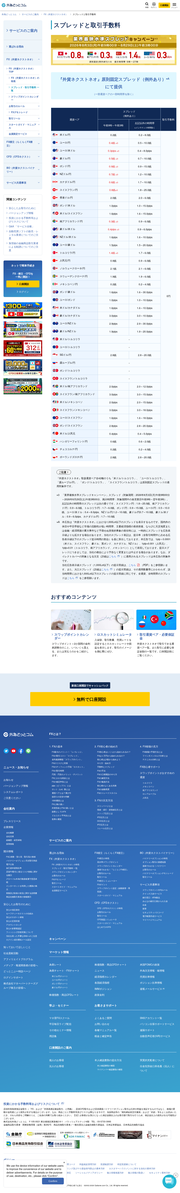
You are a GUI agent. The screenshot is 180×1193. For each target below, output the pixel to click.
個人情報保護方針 (115, 1172)
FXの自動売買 (103, 789)
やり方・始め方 (104, 763)
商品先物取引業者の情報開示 (18, 896)
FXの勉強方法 (103, 781)
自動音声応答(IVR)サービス (155, 1036)
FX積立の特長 (103, 858)
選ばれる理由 (16, 46)
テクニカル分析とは (151, 759)
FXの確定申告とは (60, 781)
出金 (144, 904)
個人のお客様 (56, 1060)
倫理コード (70, 1164)
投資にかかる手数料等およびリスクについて (23, 219)
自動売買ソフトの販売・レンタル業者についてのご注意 (23, 234)
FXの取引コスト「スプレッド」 (65, 755)
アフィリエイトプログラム (18, 959)
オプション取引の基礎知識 (154, 861)
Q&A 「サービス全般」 (21, 226)
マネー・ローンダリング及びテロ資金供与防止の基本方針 (77, 1168)
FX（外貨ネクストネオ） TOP (22, 70)
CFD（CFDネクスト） (19, 156)
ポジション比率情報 (151, 982)
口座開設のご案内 (60, 1047)
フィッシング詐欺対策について (19, 932)
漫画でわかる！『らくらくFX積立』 (113, 869)
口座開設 (164, 5)
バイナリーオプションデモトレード (158, 873)
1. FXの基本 (56, 746)
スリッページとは (105, 805)
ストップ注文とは (105, 813)
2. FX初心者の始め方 (106, 746)
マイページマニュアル (152, 919)
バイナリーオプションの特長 (155, 858)
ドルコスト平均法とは (61, 815)
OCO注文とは (103, 820)
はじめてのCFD (104, 926)
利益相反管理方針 (87, 1164)
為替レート (55, 964)
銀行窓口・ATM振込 (151, 897)
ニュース (99, 970)
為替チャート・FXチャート (64, 970)
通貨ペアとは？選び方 (61, 792)
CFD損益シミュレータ (107, 919)
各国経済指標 (102, 982)
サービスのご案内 (30, 14)
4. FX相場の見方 (149, 746)
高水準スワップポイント (107, 861)
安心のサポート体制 (15, 917)
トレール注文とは (105, 828)
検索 (147, 7)
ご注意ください (12, 798)
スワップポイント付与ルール (155, 889)
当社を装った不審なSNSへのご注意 (21, 935)
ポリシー (9, 1160)
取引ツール (14, 118)
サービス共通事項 (16, 182)
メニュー (174, 7)
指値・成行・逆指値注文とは (109, 809)
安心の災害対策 (13, 921)
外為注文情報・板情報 (152, 970)
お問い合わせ (102, 1024)
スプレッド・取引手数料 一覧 (25, 89)
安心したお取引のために (22, 208)
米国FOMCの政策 (150, 964)
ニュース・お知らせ (16, 767)
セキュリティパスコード (153, 912)
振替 (144, 908)
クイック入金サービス (152, 893)
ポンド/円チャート (60, 983)
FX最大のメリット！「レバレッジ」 (67, 751)
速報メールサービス (151, 988)
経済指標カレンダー (106, 976)
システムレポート (13, 792)
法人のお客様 (56, 1066)
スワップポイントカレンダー (24, 98)
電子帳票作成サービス (152, 916)
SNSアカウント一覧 (151, 1018)
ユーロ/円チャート (60, 979)
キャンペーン (57, 939)
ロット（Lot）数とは (61, 789)
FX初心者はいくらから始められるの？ (114, 751)
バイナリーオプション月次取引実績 (21, 860)
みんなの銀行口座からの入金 (155, 901)
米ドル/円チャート (60, 976)
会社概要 (10, 832)
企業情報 (8, 827)
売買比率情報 (147, 976)
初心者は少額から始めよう (108, 759)
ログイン (154, 7)
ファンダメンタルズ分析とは (155, 755)
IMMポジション (103, 988)
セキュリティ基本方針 (159, 1172)
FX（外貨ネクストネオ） (56, 14)
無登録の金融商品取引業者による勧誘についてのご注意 (23, 246)
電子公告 (10, 864)
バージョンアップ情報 (21, 213)
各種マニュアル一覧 (106, 1030)
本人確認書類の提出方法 (108, 1060)
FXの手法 (101, 770)
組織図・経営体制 (14, 840)
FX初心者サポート (150, 766)
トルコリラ (147, 782)
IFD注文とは (102, 817)
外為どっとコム (9, 14)
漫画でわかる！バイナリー (154, 865)
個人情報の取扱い (136, 1172)
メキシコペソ (148, 786)
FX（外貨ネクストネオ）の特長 (25, 79)
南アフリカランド (150, 790)
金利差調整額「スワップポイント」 (67, 759)
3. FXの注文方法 (104, 800)
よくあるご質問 (103, 1018)
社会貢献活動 (11, 953)
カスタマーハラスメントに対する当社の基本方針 (132, 1168)
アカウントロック (14, 924)
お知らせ (8, 779)
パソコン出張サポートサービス (157, 1024)
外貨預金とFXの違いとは (63, 807)
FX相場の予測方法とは (152, 751)
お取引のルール (17, 106)
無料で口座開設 (91, 699)
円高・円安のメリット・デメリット (67, 774)
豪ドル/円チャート (60, 987)
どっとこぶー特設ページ (17, 971)
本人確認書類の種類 (106, 1065)
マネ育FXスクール (59, 1018)
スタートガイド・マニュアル (22, 126)
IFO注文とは (102, 824)
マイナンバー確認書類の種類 (109, 1069)
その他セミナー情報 (60, 1030)
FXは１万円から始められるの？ (111, 755)
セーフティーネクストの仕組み (19, 913)
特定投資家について (126, 1164)
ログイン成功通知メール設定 (18, 939)
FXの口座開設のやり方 (107, 774)
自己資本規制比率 (14, 867)
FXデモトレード (19, 112)
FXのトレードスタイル (107, 792)
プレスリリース (12, 821)
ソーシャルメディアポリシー (89, 1172)
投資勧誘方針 (107, 1164)
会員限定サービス (18, 133)
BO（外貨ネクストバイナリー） (21, 169)
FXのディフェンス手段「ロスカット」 (68, 766)
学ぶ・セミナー (59, 1005)
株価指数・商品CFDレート (64, 994)
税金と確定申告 (103, 1036)
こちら (112, 556)
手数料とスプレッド (106, 766)
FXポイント (102, 884)
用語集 (53, 1036)
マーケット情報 (59, 952)
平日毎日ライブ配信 (60, 1024)
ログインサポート (13, 977)
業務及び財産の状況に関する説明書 (21, 893)
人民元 (145, 797)
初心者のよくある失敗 (107, 785)
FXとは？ (55, 734)
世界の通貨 (57, 819)
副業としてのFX (59, 811)
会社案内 (9, 808)
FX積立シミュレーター (107, 880)
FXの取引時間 (58, 770)
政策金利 (99, 994)
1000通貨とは (58, 800)
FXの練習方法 (103, 778)
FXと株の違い (58, 804)
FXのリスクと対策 (60, 763)
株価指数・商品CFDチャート (111, 964)
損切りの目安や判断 (60, 796)
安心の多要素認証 (14, 928)
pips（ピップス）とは (61, 785)
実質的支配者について (152, 1060)
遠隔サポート (147, 1030)
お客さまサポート (106, 1005)
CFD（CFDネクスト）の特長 (110, 908)
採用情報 (10, 843)
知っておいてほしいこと (17, 947)
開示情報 (8, 851)
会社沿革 (10, 836)
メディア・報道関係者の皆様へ (21, 965)
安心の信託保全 (13, 909)
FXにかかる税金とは (61, 778)
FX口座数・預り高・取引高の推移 (21, 856)
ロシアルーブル (149, 793)
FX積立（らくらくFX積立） (20, 143)
